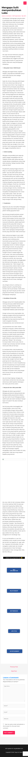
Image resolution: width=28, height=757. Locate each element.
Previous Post (14, 667)
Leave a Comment (6, 16)
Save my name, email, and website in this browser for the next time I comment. (14, 726)
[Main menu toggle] (25, 3)
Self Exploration (16, 16)
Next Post (14, 671)
